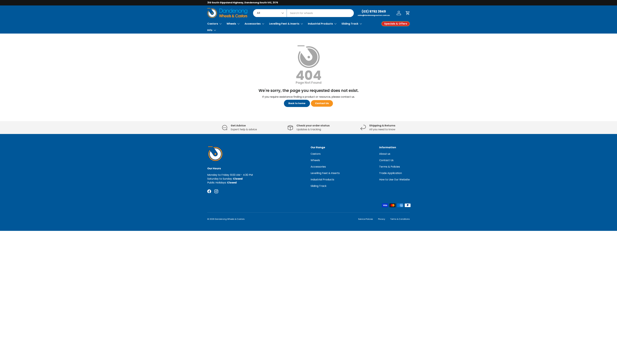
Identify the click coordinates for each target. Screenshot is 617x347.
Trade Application (390, 173)
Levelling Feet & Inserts (284, 24)
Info (209, 30)
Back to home (296, 103)
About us (384, 154)
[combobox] (303, 13)
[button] (407, 13)
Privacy (381, 219)
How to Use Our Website (394, 179)
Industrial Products (320, 24)
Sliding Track (349, 24)
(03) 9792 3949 (374, 11)
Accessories (253, 24)
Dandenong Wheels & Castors (230, 219)
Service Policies (365, 219)
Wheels (231, 24)
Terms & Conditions (400, 219)
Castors (212, 24)
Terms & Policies (389, 167)
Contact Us (322, 103)
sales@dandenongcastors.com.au (374, 15)
